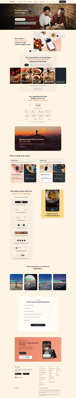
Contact (57, 375)
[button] (25, 2)
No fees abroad (41, 384)
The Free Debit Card (42, 368)
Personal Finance (51, 378)
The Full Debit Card (42, 370)
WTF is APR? (51, 373)
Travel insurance (41, 379)
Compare (50, 375)
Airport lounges (41, 382)
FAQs (49, 380)
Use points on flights (42, 377)
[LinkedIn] (17, 388)
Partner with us (58, 370)
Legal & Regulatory (52, 382)
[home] (12, 1)
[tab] (26, 65)
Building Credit (51, 376)
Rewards (20, 1)
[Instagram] (15, 388)
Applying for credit (52, 368)
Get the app (58, 368)
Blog (47, 1)
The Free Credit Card (42, 372)
